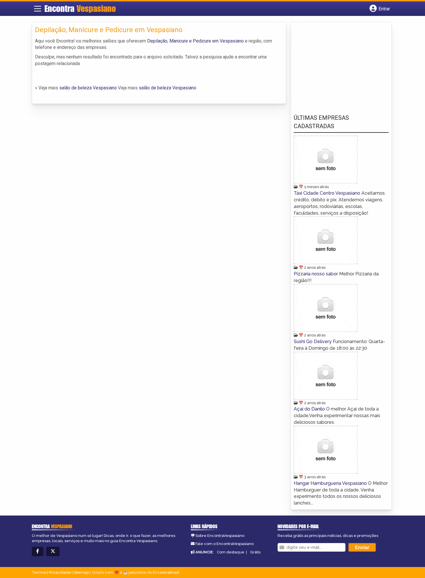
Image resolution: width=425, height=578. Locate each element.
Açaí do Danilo (310, 409)
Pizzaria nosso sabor (316, 274)
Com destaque (230, 552)
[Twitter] (53, 551)
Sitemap (81, 572)
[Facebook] (37, 551)
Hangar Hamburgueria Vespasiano (331, 483)
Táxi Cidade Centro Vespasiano (327, 193)
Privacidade (60, 572)
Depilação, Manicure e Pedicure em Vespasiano (195, 41)
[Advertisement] (337, 64)
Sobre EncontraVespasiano (219, 535)
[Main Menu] (37, 8)
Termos (39, 572)
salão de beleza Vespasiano (88, 88)
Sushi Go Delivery (313, 341)
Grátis (255, 552)
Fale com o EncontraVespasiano (224, 544)
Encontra (80, 8)
